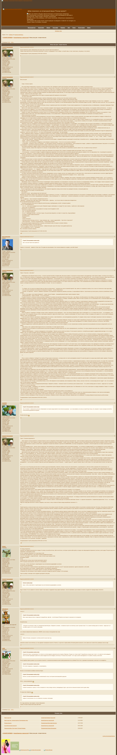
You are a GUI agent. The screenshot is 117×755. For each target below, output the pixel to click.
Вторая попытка (7, 723)
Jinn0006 (4, 403)
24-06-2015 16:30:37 (29, 77)
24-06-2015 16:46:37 (29, 270)
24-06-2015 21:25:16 (29, 608)
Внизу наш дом (7, 717)
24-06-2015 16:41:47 (29, 236)
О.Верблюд (5, 609)
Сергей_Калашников (7, 47)
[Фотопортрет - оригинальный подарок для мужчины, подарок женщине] (17, 0)
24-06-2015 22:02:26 (29, 648)
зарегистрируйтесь (19, 34)
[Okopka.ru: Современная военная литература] (14, 749)
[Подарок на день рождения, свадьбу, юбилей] (35, 749)
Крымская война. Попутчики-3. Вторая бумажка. (15, 728)
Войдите (11, 34)
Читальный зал (31, 27)
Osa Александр (6, 236)
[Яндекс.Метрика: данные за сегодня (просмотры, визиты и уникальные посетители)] (48, 750)
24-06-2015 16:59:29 (29, 403)
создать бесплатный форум (109, 736)
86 (12, 42)
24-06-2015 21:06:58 (29, 579)
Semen (4, 546)
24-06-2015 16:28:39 (29, 47)
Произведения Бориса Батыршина (48, 728)
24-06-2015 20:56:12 (29, 546)
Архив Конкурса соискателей (21, 37)
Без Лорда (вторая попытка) (10, 725)
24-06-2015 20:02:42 (29, 435)
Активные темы (58, 31)
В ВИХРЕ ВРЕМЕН (8, 37)
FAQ (69, 27)
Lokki (3, 648)
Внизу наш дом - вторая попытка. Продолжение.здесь (16, 720)
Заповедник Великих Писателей (48, 717)
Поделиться (22, 47)
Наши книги (41, 27)
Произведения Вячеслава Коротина (49, 723)
